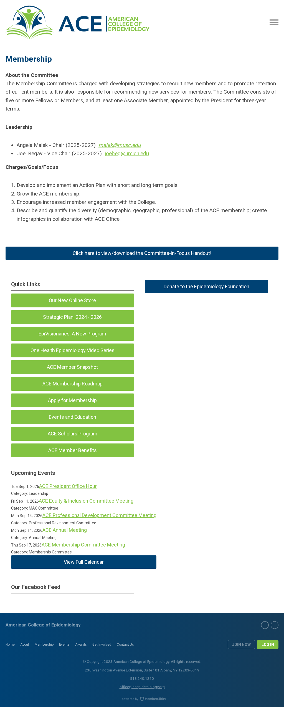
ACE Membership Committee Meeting (83, 545)
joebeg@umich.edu (127, 153)
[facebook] (265, 625)
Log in (268, 644)
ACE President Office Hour (68, 486)
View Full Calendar (84, 562)
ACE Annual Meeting (64, 530)
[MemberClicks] (77, 22)
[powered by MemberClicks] (142, 699)
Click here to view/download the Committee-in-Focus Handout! (142, 253)
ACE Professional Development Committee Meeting (99, 515)
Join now (241, 644)
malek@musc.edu (119, 145)
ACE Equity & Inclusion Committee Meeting (86, 501)
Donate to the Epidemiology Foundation (206, 286)
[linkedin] (274, 625)
